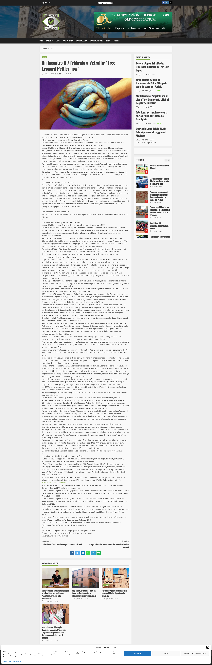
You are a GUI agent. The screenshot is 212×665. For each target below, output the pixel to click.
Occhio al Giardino (96, 41)
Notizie (48, 41)
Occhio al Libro (81, 41)
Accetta (137, 653)
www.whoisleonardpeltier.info (54, 482)
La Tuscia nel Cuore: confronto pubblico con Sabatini (62, 543)
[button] (207, 647)
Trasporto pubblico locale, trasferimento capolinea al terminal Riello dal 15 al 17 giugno (142, 197)
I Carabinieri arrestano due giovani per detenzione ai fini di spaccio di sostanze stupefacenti (142, 226)
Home (41, 41)
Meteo (108, 41)
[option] (153, 168)
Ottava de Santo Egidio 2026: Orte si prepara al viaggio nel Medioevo (151, 132)
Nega (166, 653)
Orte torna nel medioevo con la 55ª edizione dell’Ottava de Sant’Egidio (151, 116)
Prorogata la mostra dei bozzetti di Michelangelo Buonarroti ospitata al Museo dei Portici (142, 182)
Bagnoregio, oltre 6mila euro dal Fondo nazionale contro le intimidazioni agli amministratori (85, 578)
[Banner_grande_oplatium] (133, 21)
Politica (46, 585)
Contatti (116, 41)
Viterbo (44, 57)
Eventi (58, 41)
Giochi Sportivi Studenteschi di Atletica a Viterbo (142, 211)
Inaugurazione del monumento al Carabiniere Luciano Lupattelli (109, 544)
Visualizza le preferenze (195, 653)
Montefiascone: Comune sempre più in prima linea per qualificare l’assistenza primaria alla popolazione (55, 578)
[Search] (171, 41)
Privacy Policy (16, 661)
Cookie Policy (7, 661)
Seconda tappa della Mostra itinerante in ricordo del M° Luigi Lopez (152, 67)
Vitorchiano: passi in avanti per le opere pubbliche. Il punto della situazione (115, 578)
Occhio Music (68, 41)
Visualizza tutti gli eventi (146, 142)
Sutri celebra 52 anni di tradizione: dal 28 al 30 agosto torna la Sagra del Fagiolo (151, 83)
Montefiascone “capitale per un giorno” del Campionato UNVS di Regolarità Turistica (152, 99)
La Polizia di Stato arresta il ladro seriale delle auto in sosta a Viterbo (142, 167)
